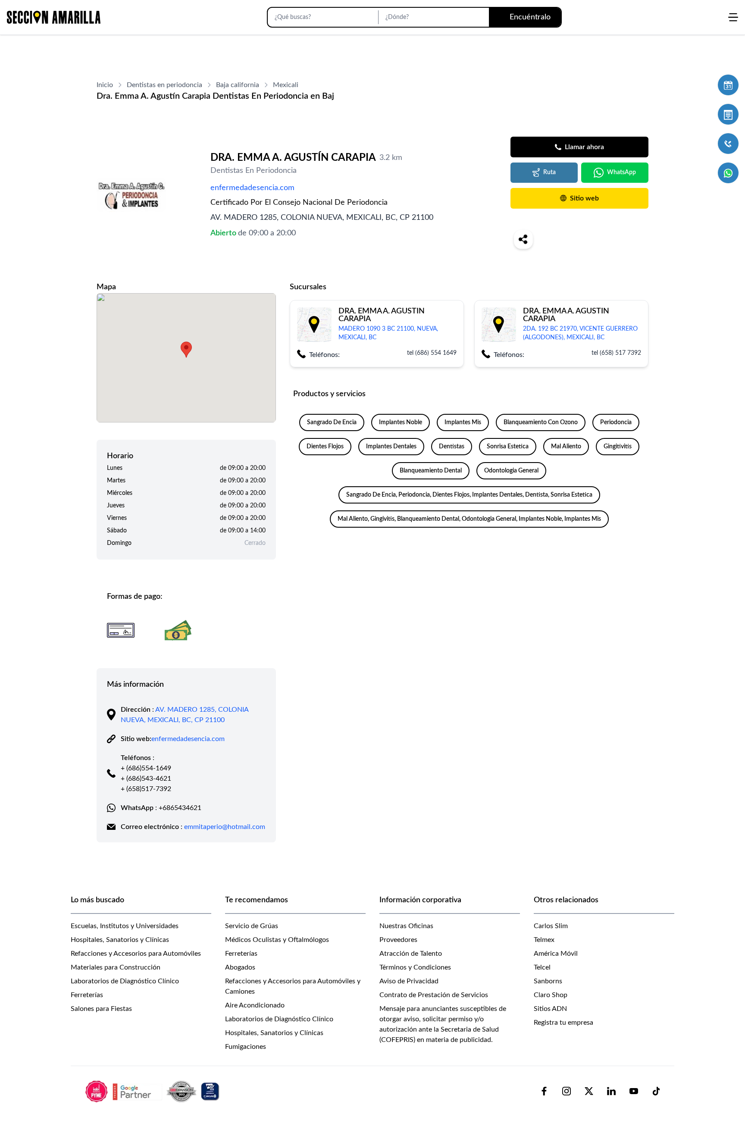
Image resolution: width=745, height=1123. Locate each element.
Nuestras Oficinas (406, 926)
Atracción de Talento (410, 953)
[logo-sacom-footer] (153, 1091)
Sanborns (548, 981)
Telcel (542, 967)
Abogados (240, 967)
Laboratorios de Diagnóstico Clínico (125, 981)
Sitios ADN (550, 1008)
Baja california (237, 84)
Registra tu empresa (563, 1022)
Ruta (549, 172)
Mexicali (285, 84)
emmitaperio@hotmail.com (224, 826)
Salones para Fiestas (101, 1008)
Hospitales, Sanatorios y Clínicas (120, 939)
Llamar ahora (584, 147)
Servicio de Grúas (251, 926)
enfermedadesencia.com (252, 188)
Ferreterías (87, 995)
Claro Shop (550, 995)
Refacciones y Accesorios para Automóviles (136, 953)
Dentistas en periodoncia (164, 84)
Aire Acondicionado (255, 1005)
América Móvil (556, 953)
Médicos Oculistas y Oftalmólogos (277, 939)
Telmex (544, 939)
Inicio (105, 84)
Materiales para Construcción (115, 967)
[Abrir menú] (733, 17)
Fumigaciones (245, 1046)
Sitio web (584, 198)
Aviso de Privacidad (408, 981)
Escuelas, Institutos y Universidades (124, 926)
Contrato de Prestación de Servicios (433, 995)
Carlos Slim (551, 926)
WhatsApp (621, 172)
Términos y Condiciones (415, 967)
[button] (186, 349)
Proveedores (398, 939)
